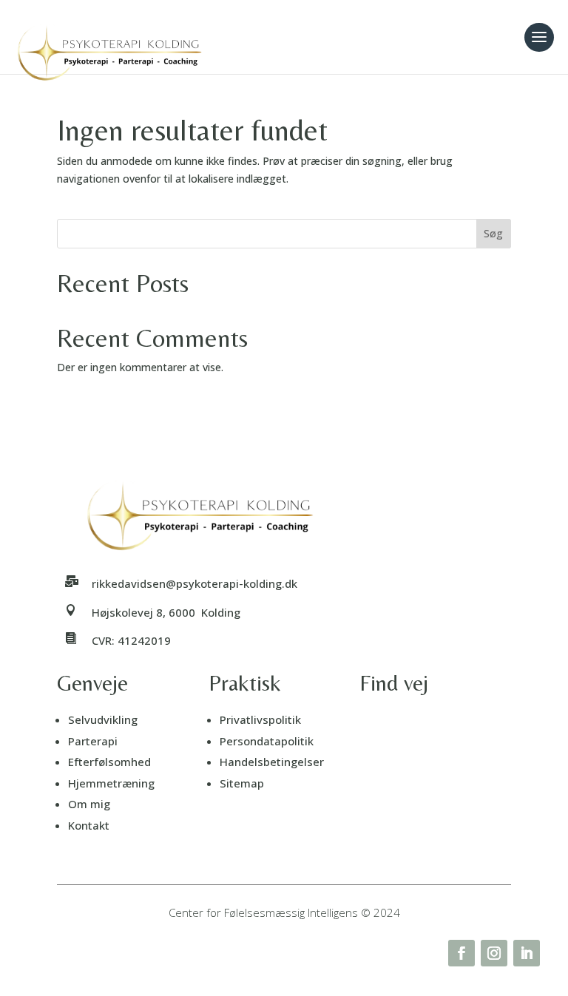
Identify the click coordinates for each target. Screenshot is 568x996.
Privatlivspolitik (260, 719)
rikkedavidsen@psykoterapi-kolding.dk (194, 583)
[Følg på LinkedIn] (526, 953)
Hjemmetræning (111, 783)
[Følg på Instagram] (494, 953)
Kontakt (88, 825)
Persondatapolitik (267, 741)
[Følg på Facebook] (461, 953)
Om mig (89, 803)
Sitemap (242, 783)
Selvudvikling (103, 719)
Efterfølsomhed (109, 761)
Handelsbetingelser (272, 761)
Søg (493, 233)
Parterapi (93, 741)
